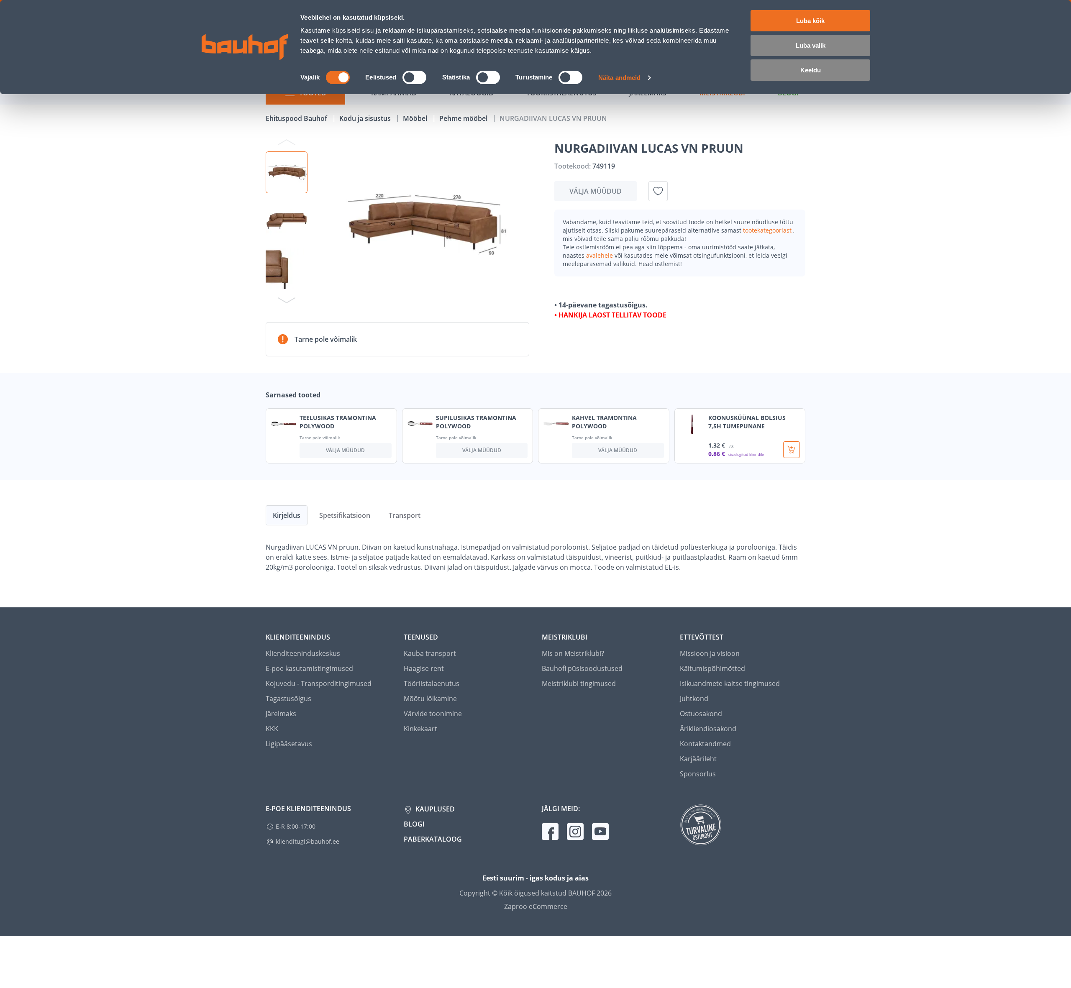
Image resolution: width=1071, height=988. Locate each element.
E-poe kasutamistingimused (309, 668)
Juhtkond (694, 698)
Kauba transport (430, 653)
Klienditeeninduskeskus (303, 653)
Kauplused (434, 809)
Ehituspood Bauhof (297, 118)
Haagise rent (424, 668)
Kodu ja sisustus (365, 118)
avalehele (600, 255)
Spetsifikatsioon (344, 515)
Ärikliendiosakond (708, 728)
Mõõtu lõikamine (430, 698)
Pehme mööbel (464, 118)
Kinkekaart (420, 728)
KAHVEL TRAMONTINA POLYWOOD (604, 422)
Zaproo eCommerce (535, 906)
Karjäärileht (698, 758)
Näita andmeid (619, 77)
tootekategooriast (768, 230)
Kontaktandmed (705, 743)
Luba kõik (810, 20)
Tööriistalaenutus (431, 683)
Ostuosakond (701, 713)
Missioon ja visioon (710, 653)
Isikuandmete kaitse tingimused (730, 683)
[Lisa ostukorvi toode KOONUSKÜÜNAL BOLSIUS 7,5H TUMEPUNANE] (791, 449)
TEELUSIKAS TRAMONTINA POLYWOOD (338, 422)
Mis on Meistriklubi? (573, 653)
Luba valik (810, 45)
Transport (404, 515)
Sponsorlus (698, 773)
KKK (272, 728)
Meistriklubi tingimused (579, 683)
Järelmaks (281, 713)
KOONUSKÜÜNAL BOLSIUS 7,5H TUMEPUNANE (747, 422)
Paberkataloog (433, 839)
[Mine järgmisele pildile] (286, 300)
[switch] (414, 77)
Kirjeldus (286, 515)
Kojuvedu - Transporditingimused (319, 683)
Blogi (414, 824)
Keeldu (810, 70)
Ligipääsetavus (289, 743)
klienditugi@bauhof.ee (307, 841)
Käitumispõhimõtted (712, 668)
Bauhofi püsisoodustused (582, 668)
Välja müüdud (595, 191)
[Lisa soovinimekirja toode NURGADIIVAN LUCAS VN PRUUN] (658, 191)
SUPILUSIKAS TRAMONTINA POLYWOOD (476, 422)
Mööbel (416, 118)
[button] (286, 172)
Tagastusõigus (288, 698)
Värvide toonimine (433, 713)
